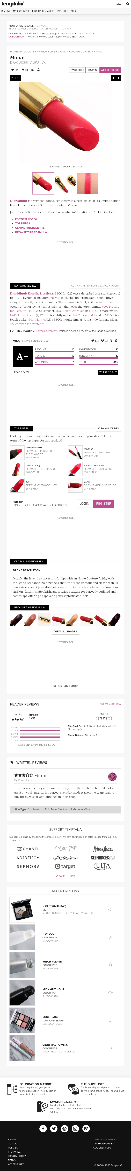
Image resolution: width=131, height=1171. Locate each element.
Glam (87, 481)
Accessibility (16, 1164)
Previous (113, 78)
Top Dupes (22, 223)
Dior (14, 62)
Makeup (42, 51)
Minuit (17, 57)
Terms (12, 1160)
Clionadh (15, 33)
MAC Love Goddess (86, 315)
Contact (13, 1143)
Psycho (88, 449)
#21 (28, 481)
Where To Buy (108, 372)
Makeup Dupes (21, 11)
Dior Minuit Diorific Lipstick (31, 293)
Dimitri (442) (33, 465)
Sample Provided (109, 285)
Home (14, 51)
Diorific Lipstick (82, 51)
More (74, 11)
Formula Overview (46, 331)
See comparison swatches (27, 324)
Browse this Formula (31, 232)
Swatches (62, 11)
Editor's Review (26, 219)
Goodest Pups (102, 1147)
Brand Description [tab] (26, 570)
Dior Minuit (18, 201)
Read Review (21, 372)
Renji (21, 780)
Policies (13, 1147)
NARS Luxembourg (22, 315)
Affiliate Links (91, 285)
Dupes (92, 70)
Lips (52, 51)
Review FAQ (14, 1152)
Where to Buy (110, 70)
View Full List (65, 876)
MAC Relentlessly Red (69, 311)
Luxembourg (34, 447)
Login (119, 4)
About (12, 1139)
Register (103, 504)
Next (118, 78)
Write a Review (110, 704)
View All (42, 25)
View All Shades (65, 631)
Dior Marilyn (37, 319)
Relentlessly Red (94, 465)
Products (27, 51)
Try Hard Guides (103, 1143)
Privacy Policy (17, 1156)
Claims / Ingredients (30, 228)
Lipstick (62, 51)
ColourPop (16, 36)
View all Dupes (108, 428)
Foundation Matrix (43, 11)
